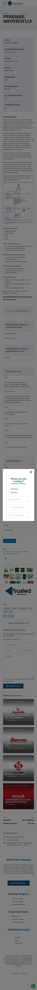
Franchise (14, 493)
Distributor (14, 489)
